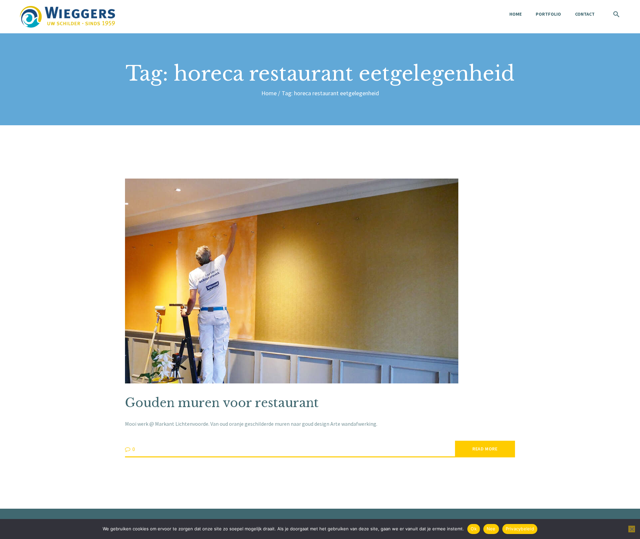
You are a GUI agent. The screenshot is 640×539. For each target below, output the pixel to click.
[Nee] (631, 529)
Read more (484, 449)
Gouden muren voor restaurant (222, 402)
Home (269, 93)
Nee (491, 528)
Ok (474, 528)
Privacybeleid (520, 528)
